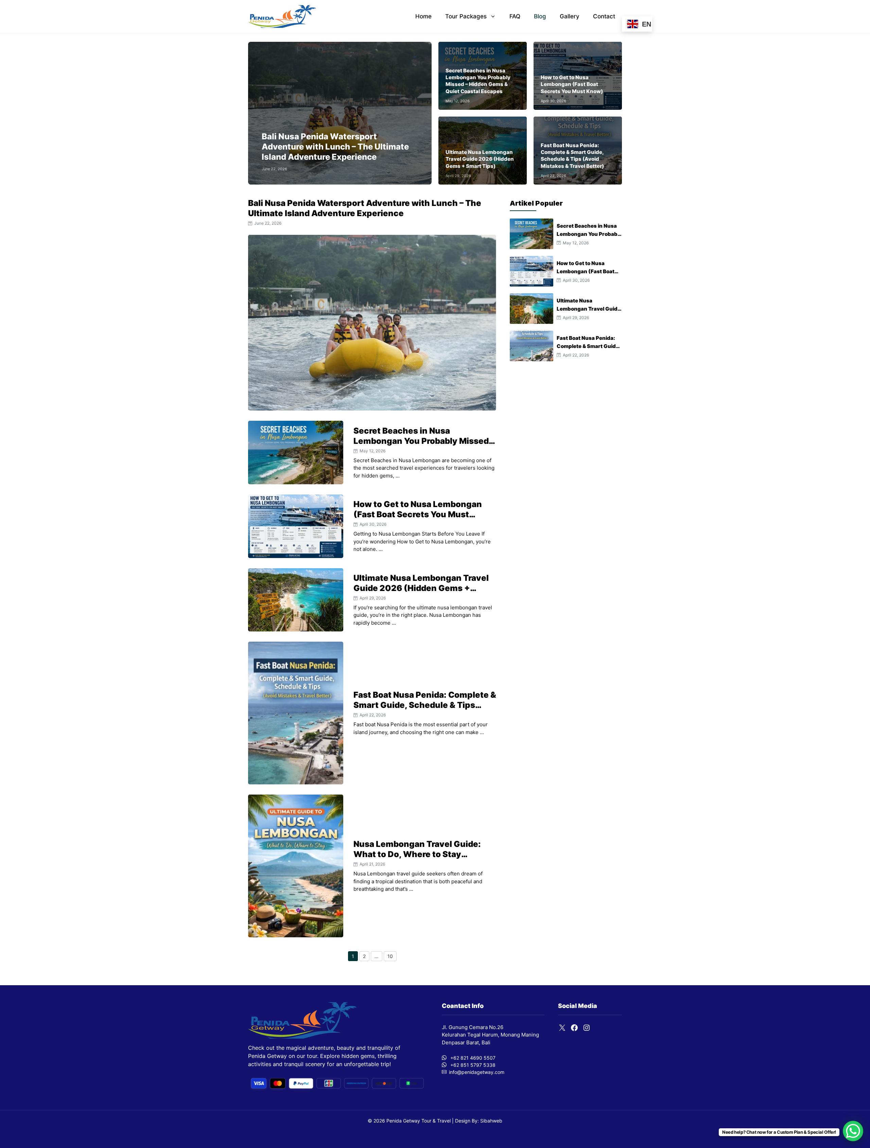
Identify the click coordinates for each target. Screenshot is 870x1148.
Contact (604, 16)
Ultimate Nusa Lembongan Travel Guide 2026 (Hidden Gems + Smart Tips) (480, 159)
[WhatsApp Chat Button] (853, 1131)
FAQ (514, 16)
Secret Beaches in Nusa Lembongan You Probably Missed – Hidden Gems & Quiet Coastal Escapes (478, 80)
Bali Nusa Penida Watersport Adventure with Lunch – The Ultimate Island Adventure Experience (335, 147)
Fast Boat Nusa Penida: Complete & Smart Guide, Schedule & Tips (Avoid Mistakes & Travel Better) (572, 155)
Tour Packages (466, 16)
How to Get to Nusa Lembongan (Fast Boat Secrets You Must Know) (572, 84)
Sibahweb (490, 1121)
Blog (540, 16)
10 (392, 957)
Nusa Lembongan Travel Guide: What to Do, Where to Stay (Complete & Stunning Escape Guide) (417, 859)
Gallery (569, 16)
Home (423, 16)
